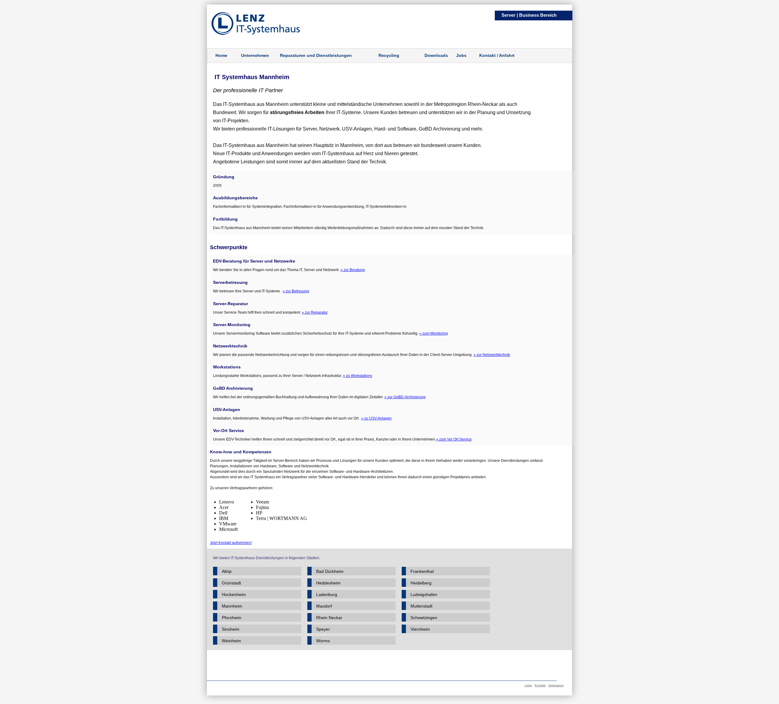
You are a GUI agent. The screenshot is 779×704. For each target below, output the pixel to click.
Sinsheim (230, 629)
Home (221, 55)
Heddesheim (328, 582)
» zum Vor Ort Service (454, 439)
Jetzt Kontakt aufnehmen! (231, 543)
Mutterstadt (421, 606)
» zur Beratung (353, 270)
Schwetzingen (423, 617)
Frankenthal (422, 571)
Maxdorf (324, 606)
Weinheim (231, 640)
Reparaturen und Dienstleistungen (316, 55)
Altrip (227, 571)
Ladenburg (326, 594)
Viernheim (420, 629)
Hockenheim (234, 594)
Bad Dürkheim (330, 571)
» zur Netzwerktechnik (491, 355)
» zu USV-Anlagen (376, 418)
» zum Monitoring (433, 333)
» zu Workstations (357, 376)
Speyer (323, 629)
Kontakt (540, 685)
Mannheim (232, 606)
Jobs (461, 55)
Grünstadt (231, 582)
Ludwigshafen (423, 594)
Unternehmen (255, 55)
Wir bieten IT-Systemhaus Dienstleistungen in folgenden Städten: (266, 558)
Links (528, 685)
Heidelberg (420, 582)
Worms (323, 640)
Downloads (436, 55)
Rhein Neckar (329, 617)
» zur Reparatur (315, 312)
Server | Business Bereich (529, 15)
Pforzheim (231, 617)
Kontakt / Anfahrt (497, 55)
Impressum (556, 685)
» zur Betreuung (296, 291)
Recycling (389, 55)
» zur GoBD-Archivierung (405, 397)
